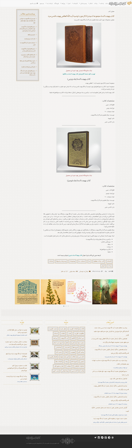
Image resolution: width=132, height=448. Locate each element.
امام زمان (67, 347)
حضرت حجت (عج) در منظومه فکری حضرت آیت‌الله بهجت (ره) (110, 418)
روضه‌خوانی (65, 371)
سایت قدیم (33, 3)
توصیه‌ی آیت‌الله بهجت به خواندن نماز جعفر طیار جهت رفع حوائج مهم (27, 21)
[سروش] (109, 437)
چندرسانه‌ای (83, 3)
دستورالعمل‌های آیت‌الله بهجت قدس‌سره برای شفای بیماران (28, 50)
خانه (106, 3)
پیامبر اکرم (81, 352)
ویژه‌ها (63, 3)
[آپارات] (112, 437)
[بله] (102, 437)
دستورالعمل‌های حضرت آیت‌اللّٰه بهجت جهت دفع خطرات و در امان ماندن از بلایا (27, 73)
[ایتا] (105, 437)
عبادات (110, 266)
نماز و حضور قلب (58, 366)
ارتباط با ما (49, 3)
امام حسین (74, 371)
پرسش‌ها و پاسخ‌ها (61, 261)
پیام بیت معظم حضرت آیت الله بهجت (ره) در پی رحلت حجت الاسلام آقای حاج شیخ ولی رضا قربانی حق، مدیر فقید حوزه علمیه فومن (111, 331)
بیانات (95, 3)
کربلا (82, 347)
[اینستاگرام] (99, 437)
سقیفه (61, 357)
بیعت (66, 361)
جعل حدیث (63, 329)
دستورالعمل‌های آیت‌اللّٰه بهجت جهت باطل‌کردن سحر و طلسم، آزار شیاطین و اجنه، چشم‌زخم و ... (27, 29)
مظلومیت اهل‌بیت (79, 333)
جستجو (42, 3)
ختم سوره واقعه (31, 35)
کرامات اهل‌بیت (73, 329)
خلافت (73, 357)
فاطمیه (73, 338)
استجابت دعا (81, 261)
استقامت (69, 366)
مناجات (51, 261)
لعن (68, 357)
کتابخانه (75, 3)
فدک (66, 352)
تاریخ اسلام (74, 361)
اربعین (82, 361)
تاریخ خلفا (75, 347)
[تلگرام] (95, 437)
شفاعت (63, 333)
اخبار (69, 3)
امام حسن (81, 357)
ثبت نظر (63, 271)
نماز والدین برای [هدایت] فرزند (28, 67)
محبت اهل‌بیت (53, 329)
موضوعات (72, 261)
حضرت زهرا (81, 343)
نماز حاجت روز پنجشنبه (29, 39)
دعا (89, 261)
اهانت (82, 329)
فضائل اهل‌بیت (53, 357)
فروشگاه (56, 3)
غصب (69, 333)
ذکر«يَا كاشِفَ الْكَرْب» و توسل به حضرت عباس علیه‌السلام (28, 56)
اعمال (103, 266)
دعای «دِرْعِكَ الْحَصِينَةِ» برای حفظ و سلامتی (27, 62)
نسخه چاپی (72, 271)
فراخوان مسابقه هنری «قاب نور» (118, 378)
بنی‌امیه (55, 338)
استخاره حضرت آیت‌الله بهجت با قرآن (27, 44)
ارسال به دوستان (84, 271)
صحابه (56, 333)
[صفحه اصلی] (120, 3)
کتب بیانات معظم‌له (98, 261)
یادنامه (102, 3)
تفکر (67, 343)
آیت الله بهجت (64, 338)
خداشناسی (58, 347)
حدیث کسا (59, 352)
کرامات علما (59, 361)
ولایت (82, 371)
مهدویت (72, 352)
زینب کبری (56, 371)
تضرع (72, 343)
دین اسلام (81, 338)
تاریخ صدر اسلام (58, 343)
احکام (91, 3)
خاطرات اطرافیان (79, 366)
